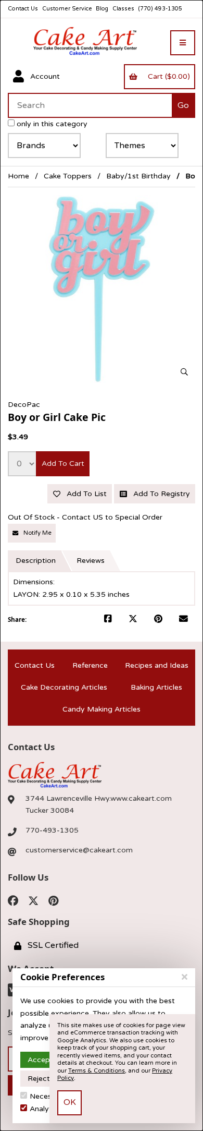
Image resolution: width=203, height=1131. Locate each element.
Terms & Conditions (96, 1070)
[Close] (184, 977)
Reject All (44, 1078)
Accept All (46, 1059)
